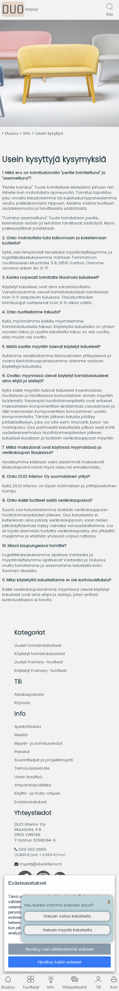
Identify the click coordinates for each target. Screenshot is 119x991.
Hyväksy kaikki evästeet (59, 962)
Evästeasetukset (30, 802)
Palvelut (22, 752)
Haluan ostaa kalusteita (67, 916)
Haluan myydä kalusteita (67, 930)
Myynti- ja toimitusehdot (38, 743)
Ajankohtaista (27, 726)
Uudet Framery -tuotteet (38, 662)
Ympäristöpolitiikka (32, 785)
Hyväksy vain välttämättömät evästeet (59, 949)
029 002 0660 (32, 849)
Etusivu (11, 133)
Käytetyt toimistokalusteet (39, 654)
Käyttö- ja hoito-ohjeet (37, 793)
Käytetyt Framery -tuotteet (40, 670)
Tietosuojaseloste (32, 768)
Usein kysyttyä (28, 777)
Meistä (20, 735)
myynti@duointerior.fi (41, 864)
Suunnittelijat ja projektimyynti (43, 760)
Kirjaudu (22, 703)
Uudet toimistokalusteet (37, 645)
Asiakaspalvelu (29, 694)
